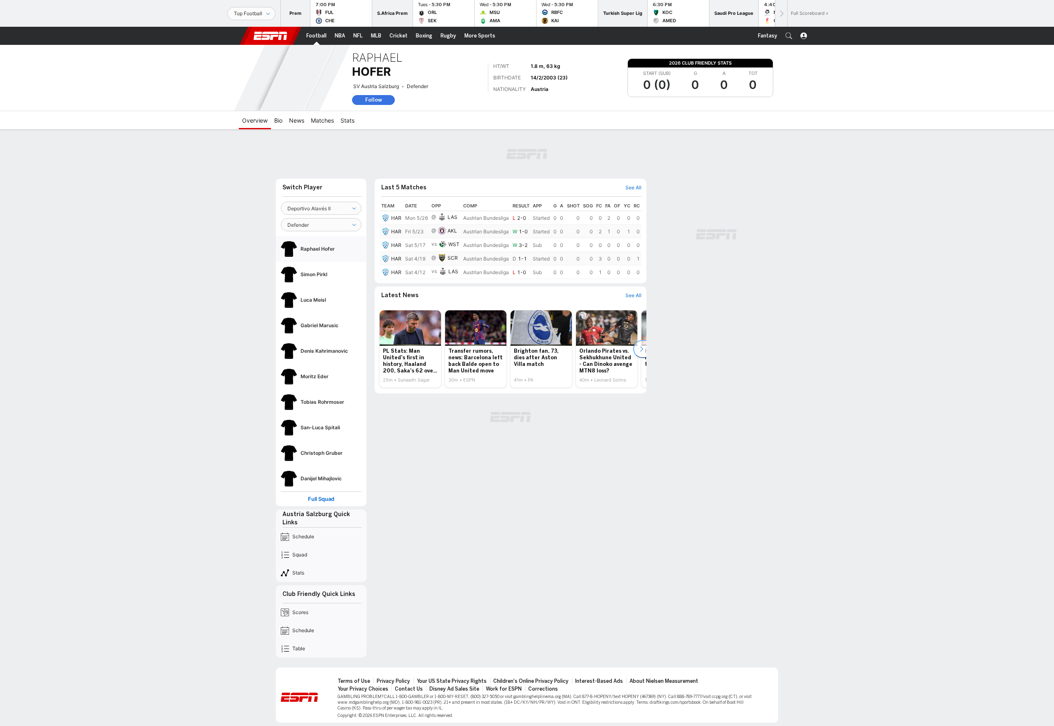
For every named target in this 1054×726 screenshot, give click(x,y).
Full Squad (321, 499)
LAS (452, 217)
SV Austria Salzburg (376, 86)
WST (453, 244)
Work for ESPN (504, 689)
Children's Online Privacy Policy (531, 681)
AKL (452, 231)
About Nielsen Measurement (664, 681)
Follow (373, 100)
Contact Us (409, 689)
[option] (410, 349)
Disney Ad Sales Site (454, 689)
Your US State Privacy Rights (452, 681)
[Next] (781, 13)
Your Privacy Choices (363, 689)
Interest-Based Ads (599, 681)
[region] (510, 240)
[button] (789, 36)
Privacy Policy (393, 681)
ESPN (270, 36)
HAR (396, 218)
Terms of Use (354, 681)
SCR (453, 258)
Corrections (543, 689)
